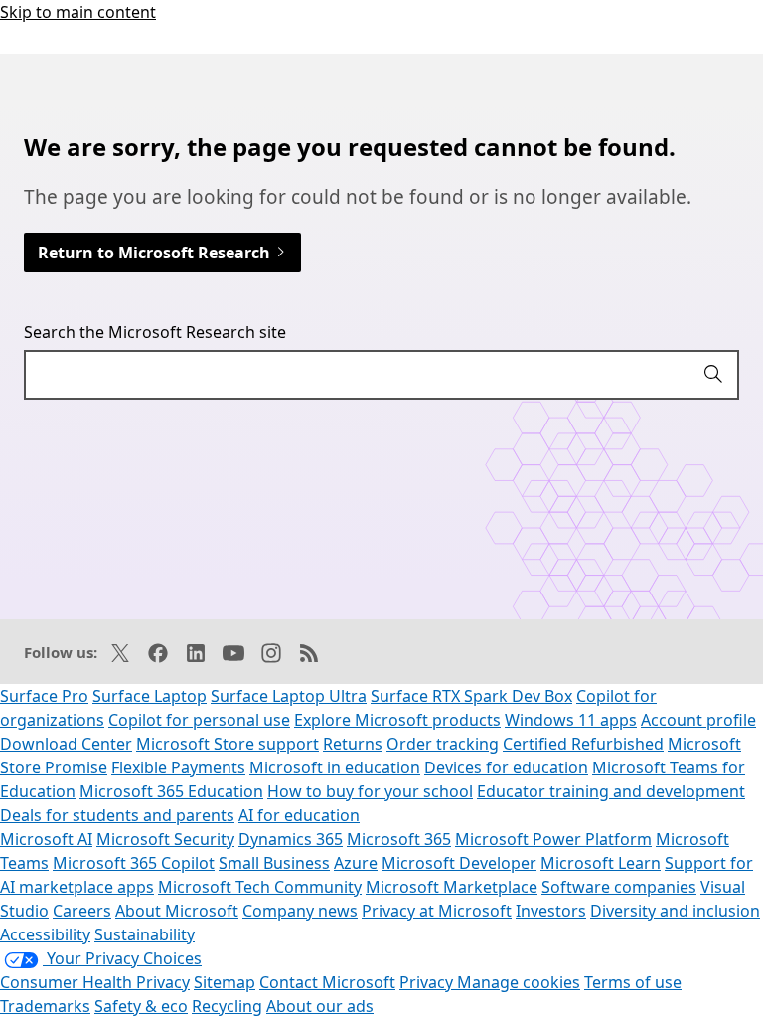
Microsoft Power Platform (553, 839)
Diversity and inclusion (675, 911)
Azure (356, 863)
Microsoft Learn (600, 863)
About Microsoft (176, 911)
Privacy (428, 982)
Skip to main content (78, 12)
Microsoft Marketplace (451, 887)
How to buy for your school (370, 791)
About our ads (320, 1006)
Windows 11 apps (571, 720)
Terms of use (633, 982)
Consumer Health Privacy (95, 982)
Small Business (274, 863)
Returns (352, 744)
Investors (551, 911)
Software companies (618, 887)
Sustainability (144, 934)
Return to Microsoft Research (156, 252)
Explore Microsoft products (397, 720)
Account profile (698, 720)
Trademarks (45, 1006)
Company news (300, 911)
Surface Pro (44, 696)
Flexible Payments (178, 767)
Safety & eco (141, 1006)
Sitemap (224, 982)
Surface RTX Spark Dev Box (471, 696)
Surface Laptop (149, 696)
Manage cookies (518, 982)
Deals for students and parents (117, 815)
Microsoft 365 (399, 839)
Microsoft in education (334, 767)
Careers (82, 911)
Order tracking (442, 744)
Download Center (66, 744)
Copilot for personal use (199, 720)
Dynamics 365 (290, 839)
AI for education (299, 815)
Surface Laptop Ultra (289, 696)
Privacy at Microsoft (437, 911)
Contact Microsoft (327, 982)
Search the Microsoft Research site (155, 332)
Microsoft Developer (459, 863)
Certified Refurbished (583, 744)
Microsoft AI (46, 839)
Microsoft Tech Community (260, 887)
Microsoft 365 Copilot (134, 863)
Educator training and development (611, 791)
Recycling (227, 1006)
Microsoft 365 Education (171, 791)
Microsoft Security (165, 839)
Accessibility (45, 934)
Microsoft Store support (227, 744)
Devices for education (506, 767)
